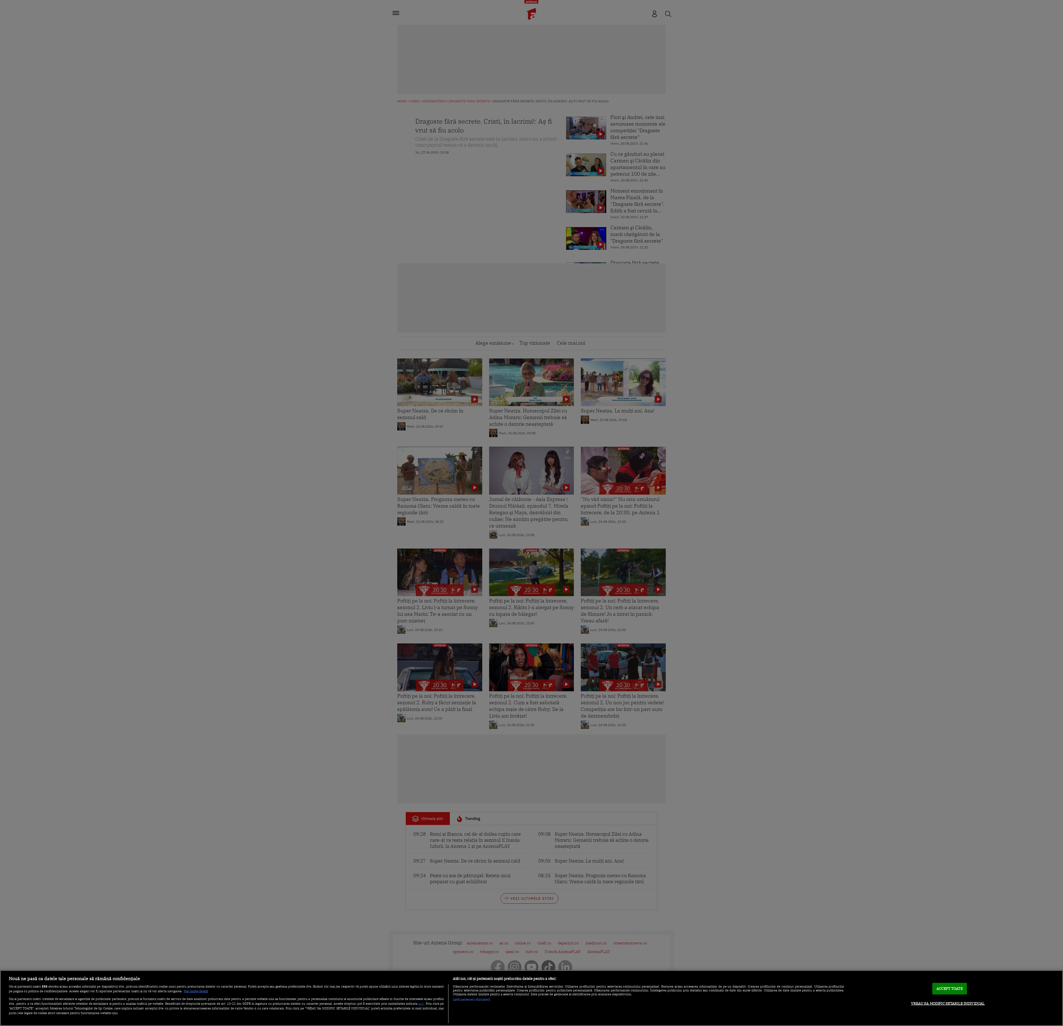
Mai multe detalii (196, 991)
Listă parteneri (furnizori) (471, 999)
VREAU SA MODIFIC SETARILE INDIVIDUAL (948, 1003)
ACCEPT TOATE (949, 988)
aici (421, 1003)
